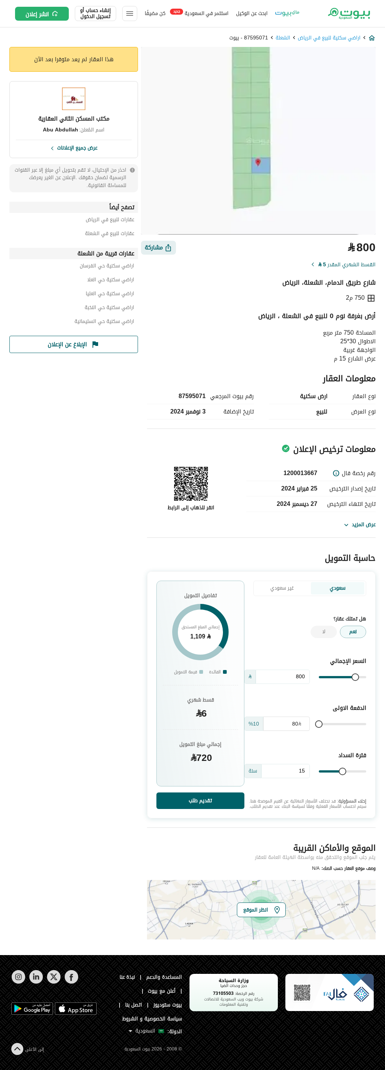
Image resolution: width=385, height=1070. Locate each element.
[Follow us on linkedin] (36, 982)
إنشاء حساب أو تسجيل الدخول (95, 13)
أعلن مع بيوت (162, 991)
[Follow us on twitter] (54, 982)
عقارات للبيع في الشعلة (109, 234)
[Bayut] (348, 14)
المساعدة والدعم (164, 977)
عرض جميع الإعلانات (77, 147)
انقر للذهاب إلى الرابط (191, 508)
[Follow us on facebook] (71, 982)
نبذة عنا (127, 977)
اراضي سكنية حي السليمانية (104, 322)
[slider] (355, 677)
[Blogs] (287, 13)
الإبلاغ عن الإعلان (67, 344)
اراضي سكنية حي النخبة (109, 308)
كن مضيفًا (155, 13)
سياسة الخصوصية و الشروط (152, 1019)
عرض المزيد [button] (364, 524)
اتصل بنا (133, 1005)
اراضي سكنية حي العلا (110, 281)
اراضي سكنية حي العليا (110, 295)
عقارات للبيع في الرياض (110, 221)
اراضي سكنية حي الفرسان (107, 267)
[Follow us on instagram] (18, 982)
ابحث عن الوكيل (251, 13)
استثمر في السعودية (201, 13)
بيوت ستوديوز (167, 1005)
